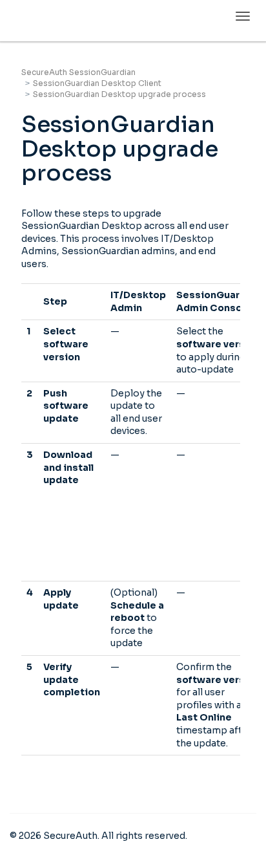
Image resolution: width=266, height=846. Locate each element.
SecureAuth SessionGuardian (78, 72)
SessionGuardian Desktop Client (97, 83)
